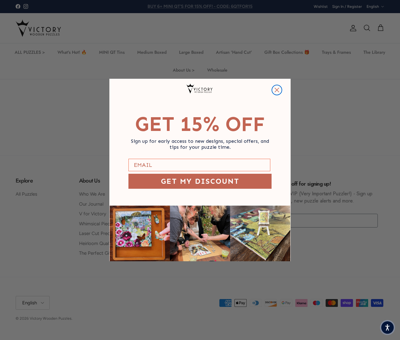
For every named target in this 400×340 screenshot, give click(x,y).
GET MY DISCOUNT (200, 181)
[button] (387, 327)
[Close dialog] (277, 90)
